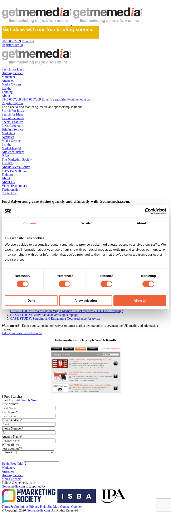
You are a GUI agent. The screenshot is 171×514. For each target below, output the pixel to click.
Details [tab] (85, 223)
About (6, 95)
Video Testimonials (14, 185)
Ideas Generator (12, 125)
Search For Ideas (13, 69)
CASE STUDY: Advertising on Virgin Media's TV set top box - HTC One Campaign (66, 311)
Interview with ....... (15, 170)
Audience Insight (13, 152)
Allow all (140, 300)
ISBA (5, 155)
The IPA (7, 163)
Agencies (8, 80)
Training (7, 92)
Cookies (76, 506)
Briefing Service (12, 73)
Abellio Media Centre (16, 167)
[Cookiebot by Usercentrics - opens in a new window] (148, 211)
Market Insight (11, 148)
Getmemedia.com (13, 486)
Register (7, 103)
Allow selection (85, 300)
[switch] (64, 283)
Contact (65, 506)
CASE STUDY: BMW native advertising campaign (44, 315)
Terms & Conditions (15, 506)
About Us (8, 182)
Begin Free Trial (12, 463)
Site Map (53, 506)
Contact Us (9, 193)
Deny (31, 300)
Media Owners (11, 84)
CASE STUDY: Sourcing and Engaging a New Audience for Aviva (55, 318)
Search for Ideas (12, 114)
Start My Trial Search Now (19, 400)
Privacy (34, 506)
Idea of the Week (13, 118)
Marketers (8, 77)
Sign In (18, 103)
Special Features (12, 122)
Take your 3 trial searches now (22, 333)
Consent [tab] (29, 223)
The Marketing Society (17, 159)
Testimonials (10, 189)
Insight (6, 88)
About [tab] (141, 223)
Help (43, 506)
